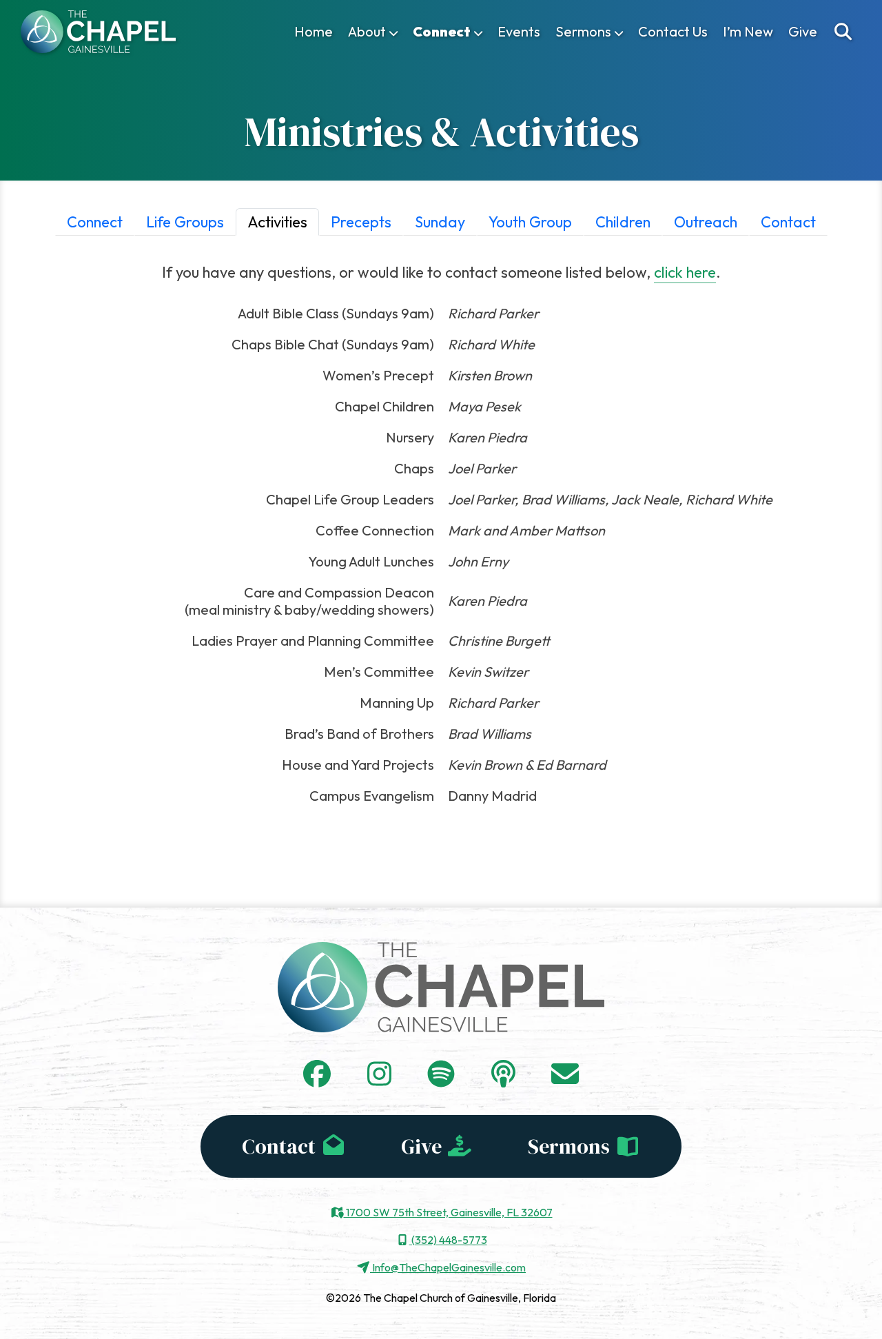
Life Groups (185, 222)
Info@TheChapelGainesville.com (448, 1267)
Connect (95, 222)
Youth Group (530, 222)
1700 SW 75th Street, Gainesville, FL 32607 (448, 1212)
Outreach (705, 222)
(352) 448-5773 (448, 1240)
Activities (277, 222)
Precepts (361, 222)
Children (622, 222)
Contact (788, 222)
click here (685, 272)
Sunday (440, 222)
